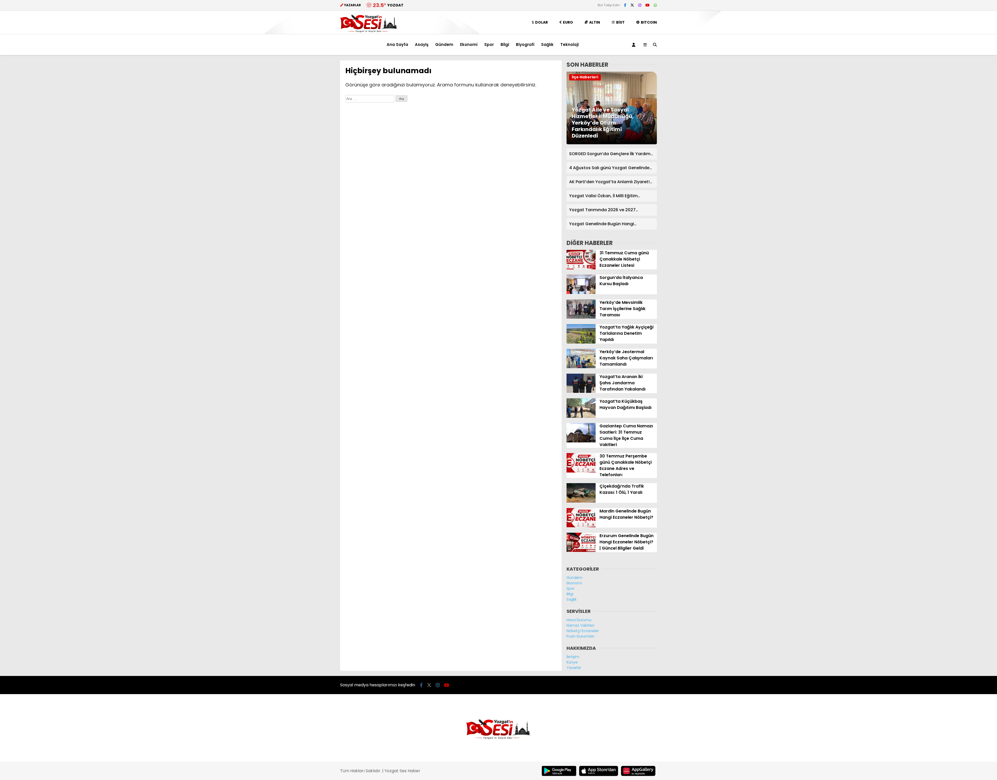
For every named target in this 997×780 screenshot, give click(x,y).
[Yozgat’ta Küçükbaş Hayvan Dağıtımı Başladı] (581, 416)
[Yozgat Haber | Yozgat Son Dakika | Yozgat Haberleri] (369, 31)
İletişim (573, 656)
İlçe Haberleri (585, 77)
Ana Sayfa (397, 44)
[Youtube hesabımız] (647, 5)
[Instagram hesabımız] (639, 5)
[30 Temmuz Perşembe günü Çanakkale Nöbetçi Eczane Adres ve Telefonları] (581, 471)
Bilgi (505, 44)
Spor (489, 44)
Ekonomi (468, 44)
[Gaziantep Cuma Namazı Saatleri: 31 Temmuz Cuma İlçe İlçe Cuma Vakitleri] (581, 441)
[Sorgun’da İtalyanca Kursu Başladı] (581, 292)
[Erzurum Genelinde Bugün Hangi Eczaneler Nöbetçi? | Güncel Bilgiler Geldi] (581, 550)
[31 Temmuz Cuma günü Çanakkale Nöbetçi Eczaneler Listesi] (581, 268)
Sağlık (547, 44)
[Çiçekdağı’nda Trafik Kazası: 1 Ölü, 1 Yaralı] (581, 501)
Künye (572, 662)
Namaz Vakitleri (580, 625)
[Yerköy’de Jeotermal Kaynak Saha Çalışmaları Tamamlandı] (581, 367)
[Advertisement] (314, 138)
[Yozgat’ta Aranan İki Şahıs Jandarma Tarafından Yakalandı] (581, 391)
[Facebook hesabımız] (625, 5)
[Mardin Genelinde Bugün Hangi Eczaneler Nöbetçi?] (581, 526)
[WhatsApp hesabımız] (655, 5)
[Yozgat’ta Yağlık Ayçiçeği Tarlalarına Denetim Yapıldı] (581, 342)
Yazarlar (574, 667)
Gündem (444, 44)
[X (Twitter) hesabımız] (632, 5)
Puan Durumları (580, 636)
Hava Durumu (579, 619)
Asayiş (421, 44)
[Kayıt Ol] (634, 44)
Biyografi (525, 44)
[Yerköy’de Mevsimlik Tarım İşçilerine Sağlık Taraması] (581, 317)
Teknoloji (569, 44)
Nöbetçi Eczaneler (583, 630)
